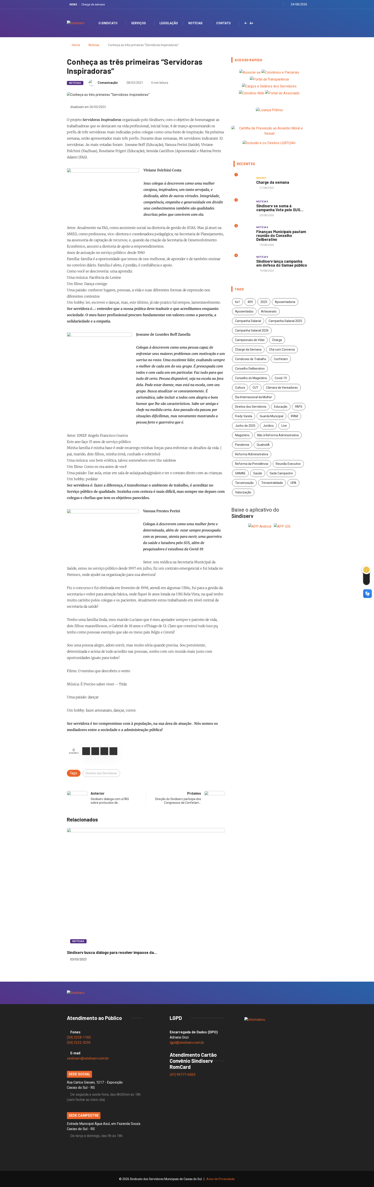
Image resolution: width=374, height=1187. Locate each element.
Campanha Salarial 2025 (285, 321)
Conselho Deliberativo (250, 368)
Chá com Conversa (282, 349)
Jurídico (268, 425)
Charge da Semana (248, 349)
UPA (293, 483)
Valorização (243, 492)
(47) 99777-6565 (183, 1075)
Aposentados (244, 311)
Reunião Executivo (288, 463)
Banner (261, 178)
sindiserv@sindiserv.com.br (88, 1058)
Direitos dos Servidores (101, 773)
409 (250, 302)
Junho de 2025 (245, 425)
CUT (255, 387)
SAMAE (240, 473)
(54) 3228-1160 (79, 1037)
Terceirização (244, 483)
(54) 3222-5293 (79, 1042)
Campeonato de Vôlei (249, 340)
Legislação (169, 23)
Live (284, 425)
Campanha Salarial (248, 321)
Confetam (281, 359)
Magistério (242, 435)
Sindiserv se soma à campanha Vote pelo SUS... (279, 207)
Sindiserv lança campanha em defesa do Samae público (281, 263)
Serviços (138, 23)
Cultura (240, 387)
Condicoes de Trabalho (250, 359)
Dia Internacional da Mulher (253, 397)
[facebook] (257, 4)
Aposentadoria (285, 302)
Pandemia (242, 444)
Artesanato (269, 311)
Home (76, 45)
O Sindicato (108, 23)
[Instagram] (267, 4)
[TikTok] (278, 4)
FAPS (298, 406)
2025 (263, 302)
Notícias (195, 23)
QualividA (263, 444)
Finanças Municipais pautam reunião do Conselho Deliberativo (281, 235)
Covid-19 (281, 378)
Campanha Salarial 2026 (252, 330)
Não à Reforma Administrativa (278, 435)
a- (245, 23)
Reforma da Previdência (251, 463)
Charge (277, 340)
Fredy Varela (243, 416)
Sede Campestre (281, 473)
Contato (223, 23)
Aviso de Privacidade (220, 1179)
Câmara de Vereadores (282, 387)
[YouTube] (273, 4)
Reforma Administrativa (251, 454)
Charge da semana (93, 4)
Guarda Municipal (271, 416)
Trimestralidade (272, 483)
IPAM (294, 416)
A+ (251, 23)
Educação (280, 406)
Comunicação (108, 82)
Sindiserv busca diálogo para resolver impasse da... (112, 952)
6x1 (237, 302)
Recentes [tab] (246, 164)
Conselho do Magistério (251, 378)
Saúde (257, 473)
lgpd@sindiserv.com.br (187, 1042)
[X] (262, 4)
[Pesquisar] (300, 23)
